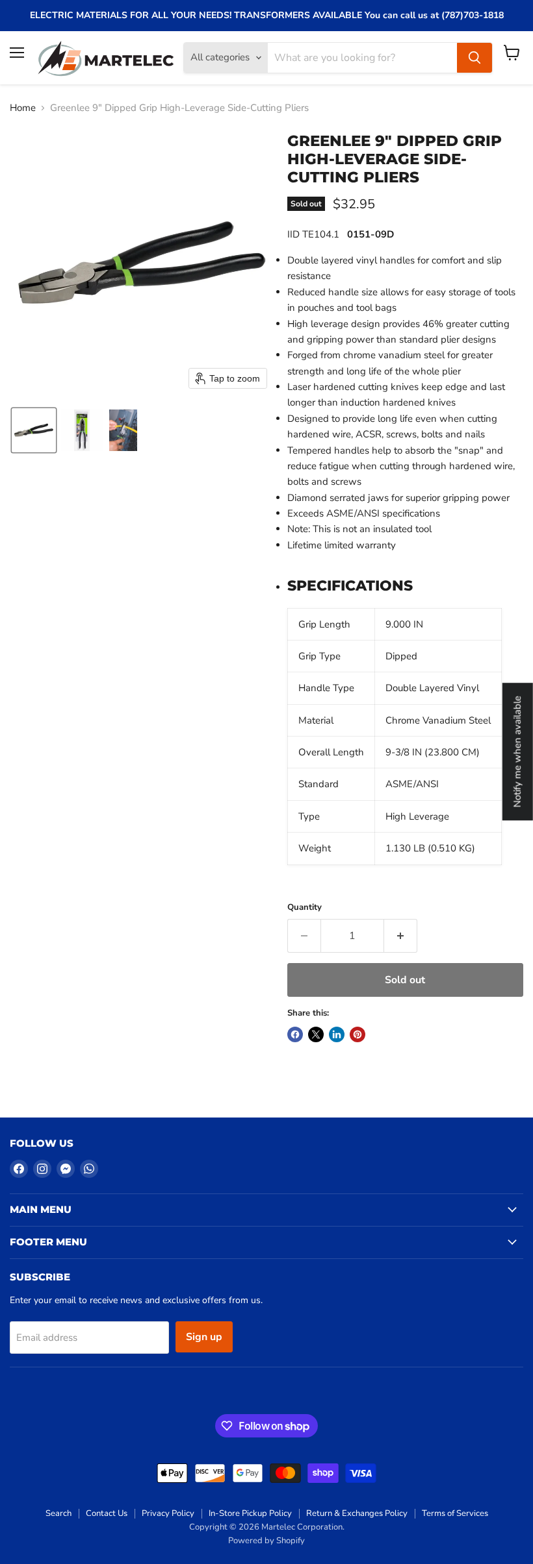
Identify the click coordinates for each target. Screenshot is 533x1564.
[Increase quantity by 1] (400, 936)
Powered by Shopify (266, 1540)
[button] (34, 430)
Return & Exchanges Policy (357, 1513)
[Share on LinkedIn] (336, 1034)
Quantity (304, 907)
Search (59, 1513)
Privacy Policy (168, 1513)
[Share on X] (316, 1034)
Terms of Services (455, 1513)
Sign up (204, 1337)
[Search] (474, 58)
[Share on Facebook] (295, 1034)
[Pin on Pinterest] (357, 1034)
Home (23, 108)
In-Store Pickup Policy (250, 1513)
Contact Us (106, 1513)
